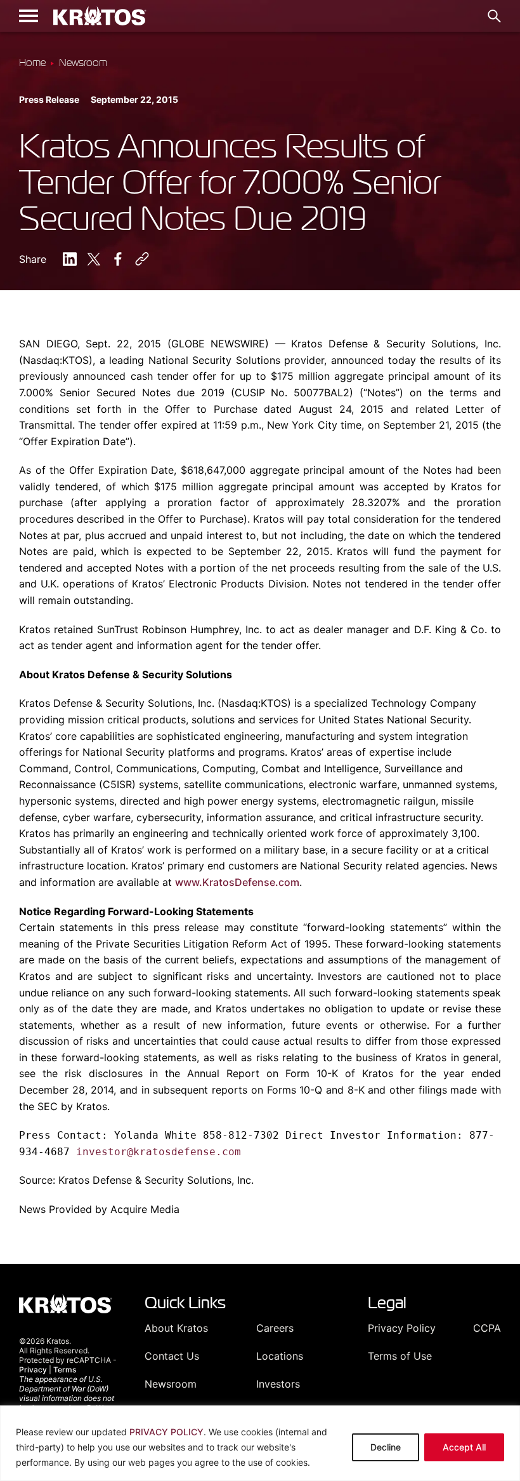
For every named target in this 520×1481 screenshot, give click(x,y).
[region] (260, 1443)
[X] (94, 259)
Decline (385, 1447)
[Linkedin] (70, 259)
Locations (279, 1356)
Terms (64, 1369)
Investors (278, 1383)
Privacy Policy (402, 1328)
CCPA (487, 1328)
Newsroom (171, 1383)
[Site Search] (494, 16)
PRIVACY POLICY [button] (166, 1431)
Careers (275, 1328)
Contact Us (172, 1356)
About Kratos (176, 1328)
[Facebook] (118, 259)
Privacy (33, 1369)
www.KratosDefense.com (237, 882)
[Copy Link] (142, 259)
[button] (28, 15)
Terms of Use (400, 1356)
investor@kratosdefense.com (158, 1152)
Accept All (464, 1447)
